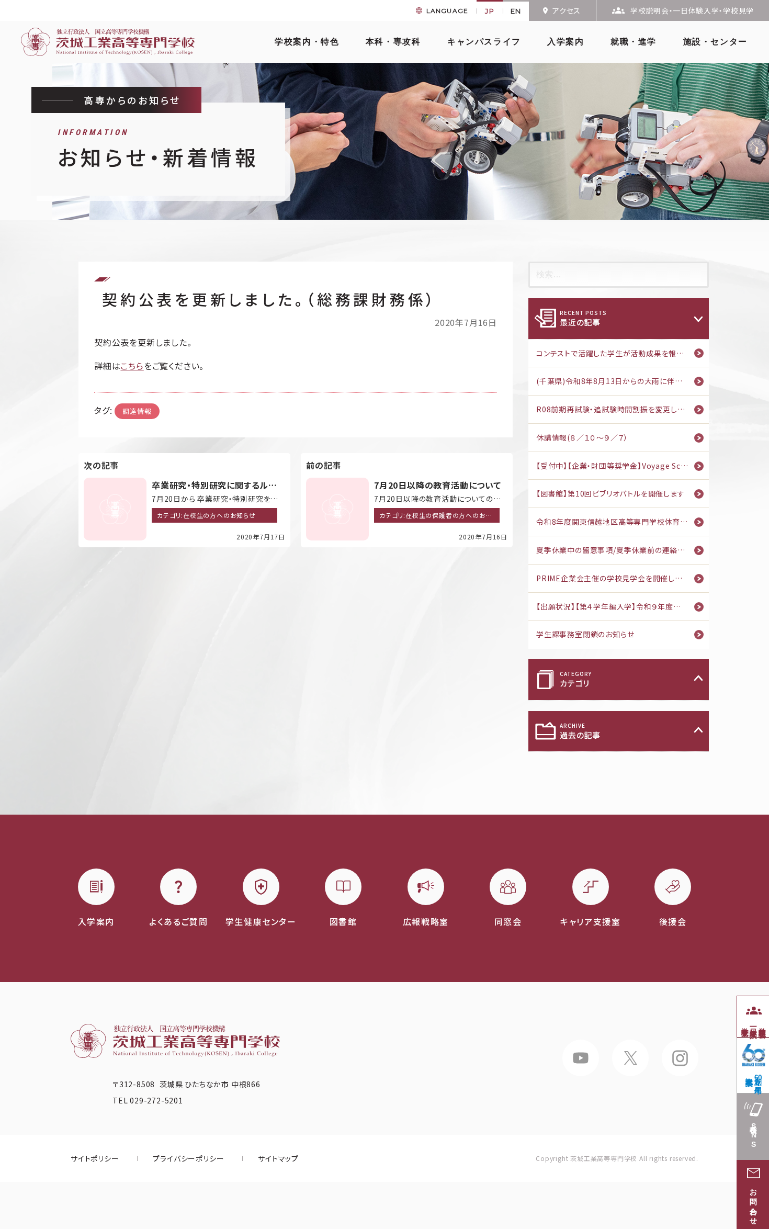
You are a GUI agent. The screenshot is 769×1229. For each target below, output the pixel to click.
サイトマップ (278, 1158)
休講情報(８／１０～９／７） (582, 437)
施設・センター (715, 41)
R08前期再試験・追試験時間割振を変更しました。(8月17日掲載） (622, 409)
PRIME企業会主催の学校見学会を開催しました (616, 578)
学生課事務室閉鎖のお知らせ (585, 634)
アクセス (566, 10)
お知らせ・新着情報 (158, 150)
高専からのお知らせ (132, 100)
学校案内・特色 (307, 41)
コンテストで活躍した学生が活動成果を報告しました (622, 353)
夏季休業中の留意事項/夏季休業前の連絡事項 (614, 550)
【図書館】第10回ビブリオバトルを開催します (610, 493)
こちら (131, 365)
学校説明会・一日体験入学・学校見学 (692, 10)
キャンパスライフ (484, 41)
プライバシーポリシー (188, 1158)
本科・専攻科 (393, 41)
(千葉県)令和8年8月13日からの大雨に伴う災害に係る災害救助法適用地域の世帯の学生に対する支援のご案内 (622, 381)
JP (489, 11)
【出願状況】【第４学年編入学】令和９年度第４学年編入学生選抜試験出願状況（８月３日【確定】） (622, 606)
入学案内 (565, 41)
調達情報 (136, 411)
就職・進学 (633, 41)
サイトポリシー (95, 1158)
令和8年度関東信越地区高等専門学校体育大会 (616, 521)
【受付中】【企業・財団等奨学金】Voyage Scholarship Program (622, 465)
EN (516, 11)
